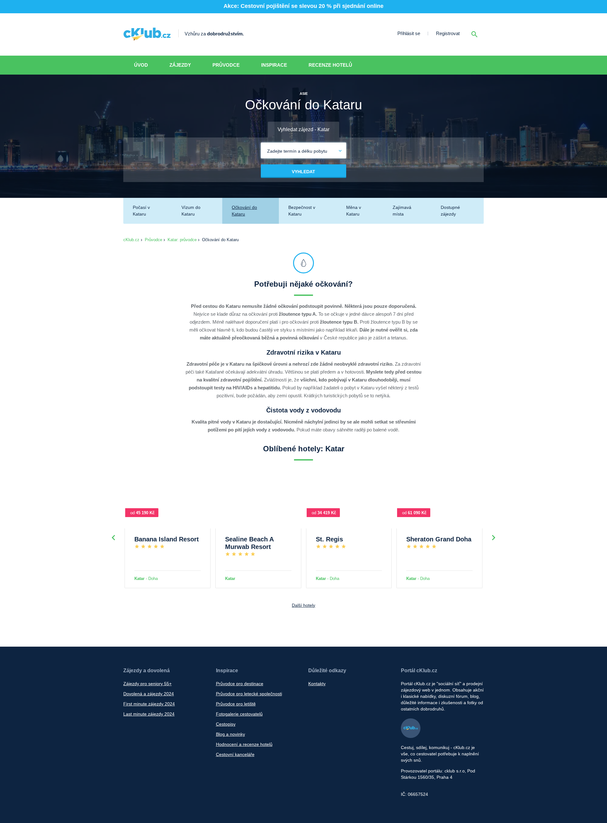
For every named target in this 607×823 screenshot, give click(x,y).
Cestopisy (226, 724)
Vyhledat (303, 171)
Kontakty (317, 683)
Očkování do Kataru (244, 210)
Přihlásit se (408, 33)
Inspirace (274, 65)
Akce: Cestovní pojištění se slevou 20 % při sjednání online (303, 6)
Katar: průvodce (182, 239)
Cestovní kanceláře (235, 754)
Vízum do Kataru (190, 210)
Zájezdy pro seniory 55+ (147, 683)
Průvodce (226, 65)
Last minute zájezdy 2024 (149, 713)
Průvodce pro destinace (239, 683)
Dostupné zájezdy (450, 210)
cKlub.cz (131, 239)
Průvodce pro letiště (236, 703)
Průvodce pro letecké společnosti (249, 693)
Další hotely (303, 605)
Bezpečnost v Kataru (301, 210)
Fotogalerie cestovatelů (239, 713)
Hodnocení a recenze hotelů (244, 744)
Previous (113, 537)
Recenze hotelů (330, 65)
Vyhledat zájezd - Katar (303, 129)
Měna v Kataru (353, 210)
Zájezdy (180, 65)
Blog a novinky (230, 734)
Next (493, 537)
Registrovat (448, 33)
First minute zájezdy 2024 (149, 703)
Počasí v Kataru (141, 210)
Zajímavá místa (402, 210)
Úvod (141, 65)
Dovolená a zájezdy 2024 (148, 693)
